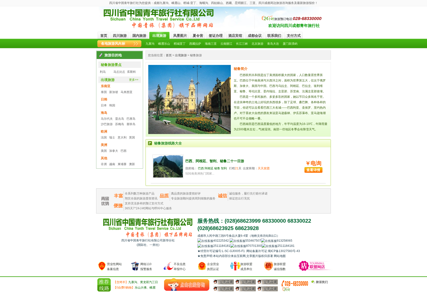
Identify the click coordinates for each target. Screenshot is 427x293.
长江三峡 (242, 43)
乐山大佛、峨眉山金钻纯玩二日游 (134, 288)
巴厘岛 (131, 118)
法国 (104, 137)
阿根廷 (209, 168)
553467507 (253, 240)
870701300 (254, 246)
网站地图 (280, 256)
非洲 (104, 164)
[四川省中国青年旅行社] (159, 18)
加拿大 (113, 151)
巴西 (124, 151)
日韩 (104, 99)
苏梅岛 (119, 124)
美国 (104, 151)
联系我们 (274, 36)
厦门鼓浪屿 (290, 43)
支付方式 (294, 36)
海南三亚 (211, 43)
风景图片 (180, 36)
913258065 (296, 240)
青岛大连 (273, 43)
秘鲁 (217, 168)
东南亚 (105, 86)
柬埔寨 (122, 164)
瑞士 (112, 137)
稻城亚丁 (180, 43)
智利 (224, 168)
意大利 (122, 137)
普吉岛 (119, 118)
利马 (103, 72)
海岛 (104, 113)
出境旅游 (159, 36)
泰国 (104, 92)
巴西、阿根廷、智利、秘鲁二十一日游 (214, 161)
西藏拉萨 (195, 43)
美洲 (104, 145)
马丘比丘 (119, 72)
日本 (104, 105)
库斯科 (131, 72)
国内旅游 (139, 36)
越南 (112, 164)
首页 (103, 36)
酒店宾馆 (235, 36)
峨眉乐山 (164, 43)
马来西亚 (126, 92)
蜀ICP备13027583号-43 (284, 251)
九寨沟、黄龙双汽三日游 (135, 282)
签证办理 (216, 36)
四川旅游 (120, 36)
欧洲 (104, 131)
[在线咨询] (186, 284)
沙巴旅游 (107, 124)
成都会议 (255, 36)
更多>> (133, 79)
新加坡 (113, 92)
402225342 (221, 240)
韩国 (112, 105)
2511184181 (221, 246)
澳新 (132, 164)
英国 (132, 137)
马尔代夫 (107, 118)
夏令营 (198, 36)
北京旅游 (257, 43)
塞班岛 (131, 124)
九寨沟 (150, 43)
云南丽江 (226, 43)
